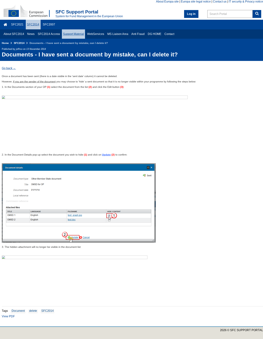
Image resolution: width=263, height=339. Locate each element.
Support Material (73, 33)
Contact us (220, 1)
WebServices (95, 33)
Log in (191, 13)
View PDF (8, 316)
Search (257, 14)
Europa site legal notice (196, 1)
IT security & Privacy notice (246, 1)
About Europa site (167, 1)
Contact (169, 33)
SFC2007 (49, 24)
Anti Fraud (138, 33)
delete (33, 310)
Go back (7, 68)
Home (5, 43)
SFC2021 (17, 24)
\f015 (5, 24)
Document (18, 310)
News (31, 33)
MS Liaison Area (117, 33)
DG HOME (154, 33)
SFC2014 (33, 24)
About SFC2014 (14, 33)
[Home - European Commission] (29, 11)
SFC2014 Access (49, 33)
